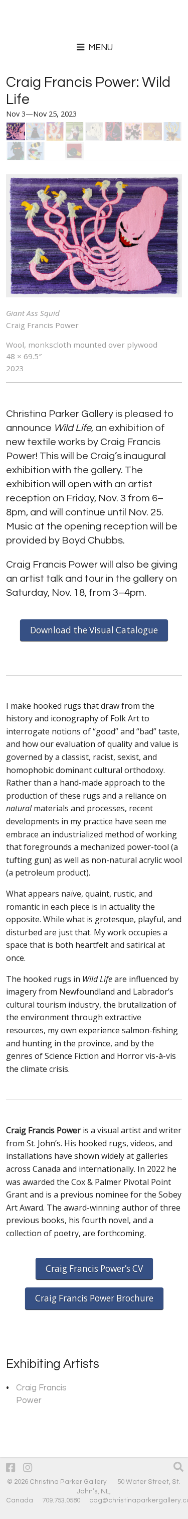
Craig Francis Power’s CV (94, 1268)
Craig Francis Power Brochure (94, 1298)
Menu (99, 47)
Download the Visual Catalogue (94, 630)
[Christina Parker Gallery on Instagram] (27, 1468)
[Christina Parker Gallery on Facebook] (10, 1468)
